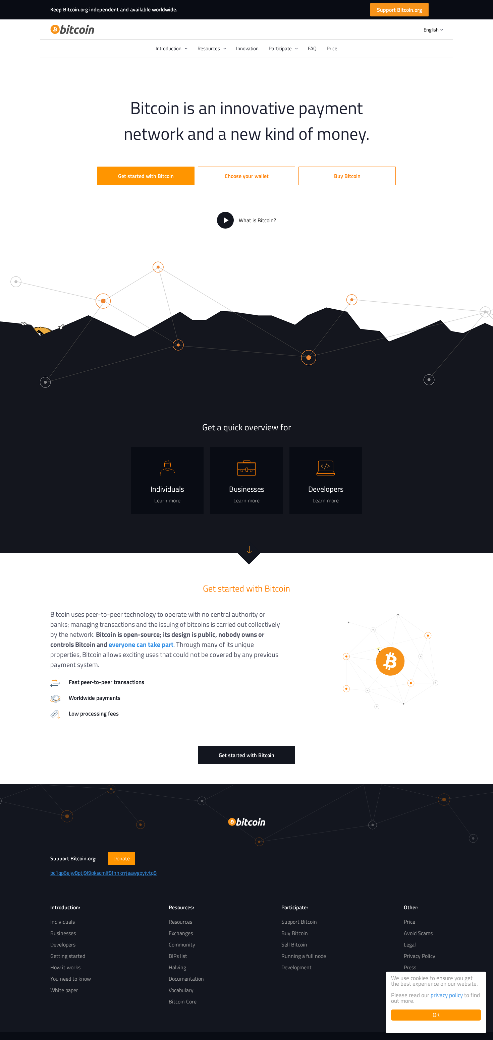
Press (410, 967)
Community (182, 944)
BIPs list (178, 956)
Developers (62, 944)
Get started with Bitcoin (146, 176)
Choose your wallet (247, 176)
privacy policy (447, 995)
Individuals (62, 922)
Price (332, 48)
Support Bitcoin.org (399, 10)
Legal (410, 944)
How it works (65, 967)
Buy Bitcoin (347, 176)
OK (436, 1015)
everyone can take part (141, 644)
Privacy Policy (419, 956)
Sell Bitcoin (294, 944)
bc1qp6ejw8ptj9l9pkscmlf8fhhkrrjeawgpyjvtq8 (103, 873)
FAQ (312, 48)
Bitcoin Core (183, 1001)
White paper (64, 990)
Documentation (186, 979)
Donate (121, 858)
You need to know (70, 979)
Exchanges (181, 933)
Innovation (247, 48)
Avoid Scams (418, 933)
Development (296, 967)
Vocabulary (181, 990)
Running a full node (303, 956)
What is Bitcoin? (257, 220)
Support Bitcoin (299, 922)
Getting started (67, 956)
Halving (177, 967)
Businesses (63, 933)
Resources (180, 922)
